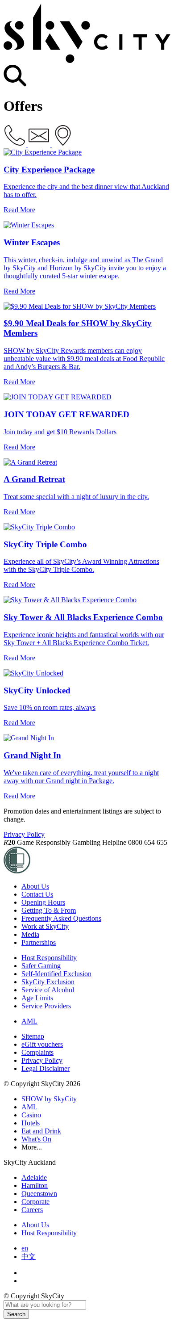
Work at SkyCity (45, 926)
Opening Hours (43, 902)
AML (29, 1021)
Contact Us (37, 894)
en (24, 1248)
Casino (31, 1115)
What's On (36, 1139)
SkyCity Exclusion (48, 982)
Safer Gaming (41, 965)
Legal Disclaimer (45, 1068)
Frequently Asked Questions (61, 918)
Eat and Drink (41, 1131)
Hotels (30, 1123)
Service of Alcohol (47, 990)
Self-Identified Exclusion (56, 974)
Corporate (35, 1201)
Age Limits (37, 998)
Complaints (37, 1052)
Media (30, 934)
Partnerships (38, 942)
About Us (35, 886)
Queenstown (39, 1193)
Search (16, 1314)
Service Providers (46, 1006)
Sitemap (32, 1036)
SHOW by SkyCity (49, 1099)
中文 (28, 1256)
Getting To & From (48, 910)
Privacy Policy (24, 834)
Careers (32, 1209)
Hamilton (34, 1185)
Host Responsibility (49, 957)
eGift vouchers (42, 1044)
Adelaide (34, 1177)
